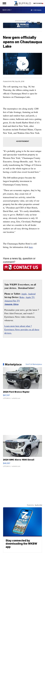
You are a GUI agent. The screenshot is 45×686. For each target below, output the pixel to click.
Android (32, 293)
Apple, (24, 293)
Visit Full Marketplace (34, 364)
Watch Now (37, 3)
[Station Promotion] (22, 25)
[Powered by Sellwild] (38, 505)
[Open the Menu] (4, 3)
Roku (22, 297)
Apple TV (30, 297)
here (31, 247)
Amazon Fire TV (12, 300)
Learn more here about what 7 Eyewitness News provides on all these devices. (21, 329)
